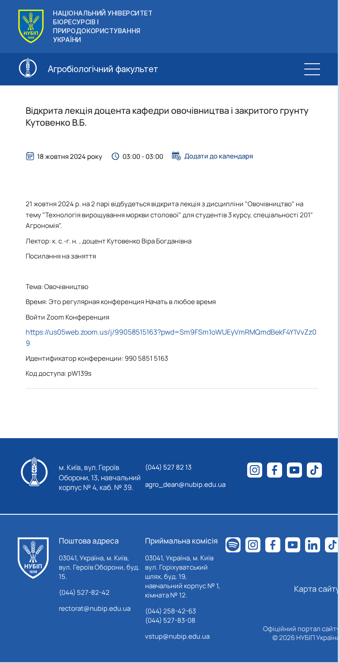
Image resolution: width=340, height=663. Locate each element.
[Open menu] (312, 69)
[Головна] (33, 558)
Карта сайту (317, 589)
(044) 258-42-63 (170, 611)
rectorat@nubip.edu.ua (94, 608)
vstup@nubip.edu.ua (177, 636)
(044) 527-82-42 (84, 592)
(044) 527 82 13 (168, 467)
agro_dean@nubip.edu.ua (185, 484)
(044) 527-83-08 (170, 620)
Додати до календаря (218, 155)
